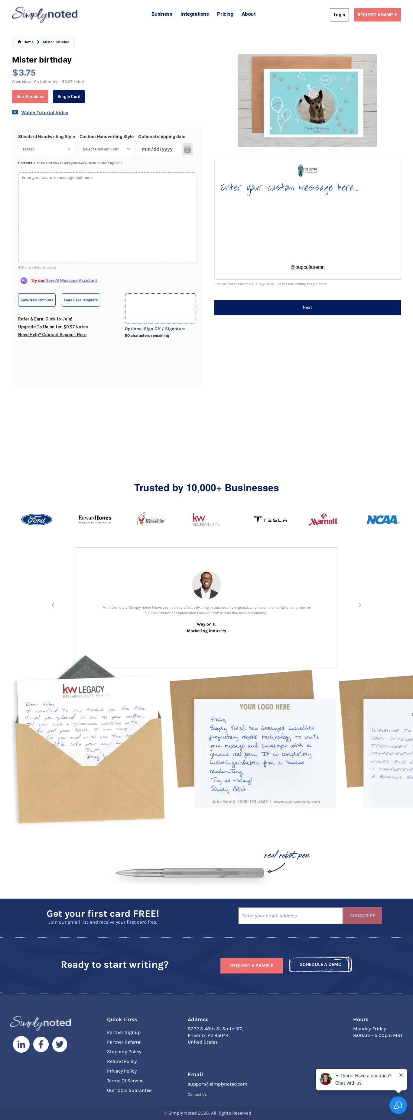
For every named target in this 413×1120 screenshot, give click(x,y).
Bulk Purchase (30, 96)
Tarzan (28, 149)
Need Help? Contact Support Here (52, 334)
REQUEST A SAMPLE (377, 14)
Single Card (68, 96)
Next (307, 307)
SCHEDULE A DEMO (321, 964)
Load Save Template (81, 300)
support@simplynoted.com (217, 1084)
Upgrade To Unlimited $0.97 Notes (53, 326)
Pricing (225, 14)
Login (339, 14)
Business (161, 14)
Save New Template (37, 300)
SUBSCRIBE (363, 916)
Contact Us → (199, 1094)
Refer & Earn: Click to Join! (45, 319)
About (248, 14)
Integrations (194, 14)
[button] (53, 605)
